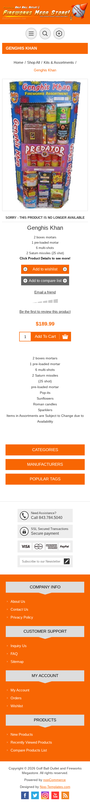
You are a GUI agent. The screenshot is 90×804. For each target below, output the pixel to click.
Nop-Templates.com (55, 787)
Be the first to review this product (45, 312)
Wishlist (17, 706)
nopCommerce (54, 780)
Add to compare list (45, 281)
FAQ (14, 654)
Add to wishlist (45, 269)
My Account (20, 690)
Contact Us (19, 609)
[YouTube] (55, 795)
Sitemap (17, 662)
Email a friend (45, 292)
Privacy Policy (22, 617)
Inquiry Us (19, 646)
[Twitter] (35, 795)
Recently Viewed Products (31, 742)
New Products (22, 734)
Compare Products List (29, 750)
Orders (16, 698)
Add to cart (45, 336)
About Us (18, 601)
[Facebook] (25, 795)
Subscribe (66, 561)
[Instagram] (45, 795)
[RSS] (65, 795)
